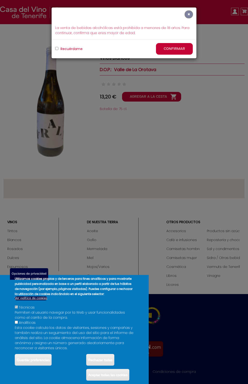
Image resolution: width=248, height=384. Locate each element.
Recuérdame (71, 48)
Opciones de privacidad (29, 274)
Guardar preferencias (33, 360)
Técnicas (27, 307)
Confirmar (174, 49)
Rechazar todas (100, 360)
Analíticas (27, 322)
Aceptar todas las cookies (107, 375)
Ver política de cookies (31, 298)
